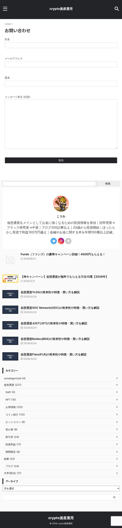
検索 (107, 183)
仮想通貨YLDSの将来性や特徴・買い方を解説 (50, 292)
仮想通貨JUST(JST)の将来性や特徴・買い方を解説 (54, 323)
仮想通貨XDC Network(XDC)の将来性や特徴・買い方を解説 (60, 307)
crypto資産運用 (61, 9)
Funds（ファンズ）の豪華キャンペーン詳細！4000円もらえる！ (63, 254)
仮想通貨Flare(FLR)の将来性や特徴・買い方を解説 (54, 354)
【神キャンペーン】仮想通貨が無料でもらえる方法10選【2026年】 (64, 276)
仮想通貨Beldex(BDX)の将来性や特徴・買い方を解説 (55, 339)
